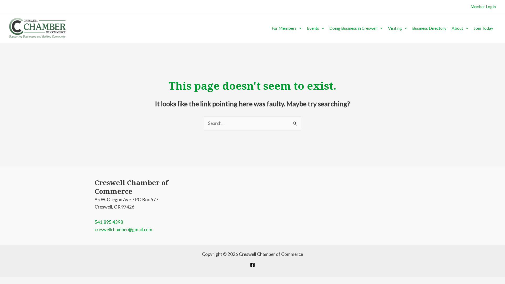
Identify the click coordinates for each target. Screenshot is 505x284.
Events (313, 28)
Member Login (483, 6)
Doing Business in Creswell (353, 28)
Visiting (395, 28)
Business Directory (429, 28)
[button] (299, 28)
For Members (284, 28)
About (457, 28)
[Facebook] (252, 264)
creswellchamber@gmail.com (123, 229)
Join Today (483, 28)
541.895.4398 (109, 222)
